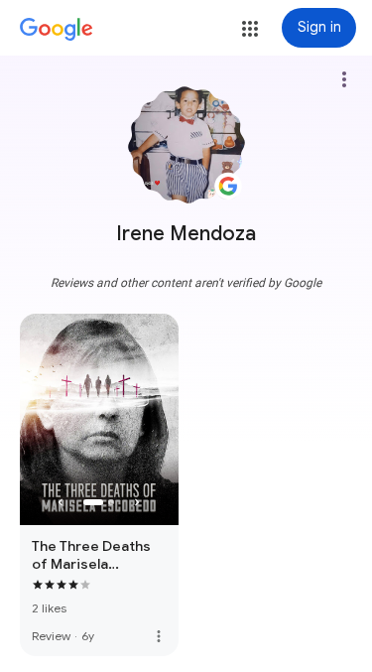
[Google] (56, 30)
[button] (250, 29)
